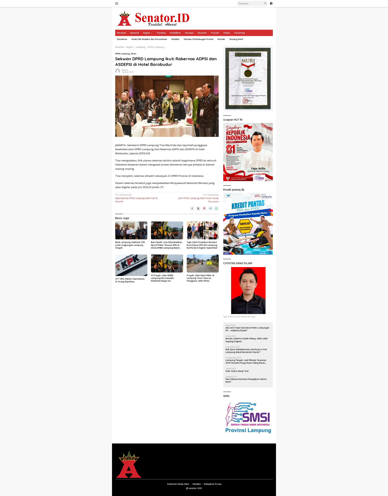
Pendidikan (175, 32)
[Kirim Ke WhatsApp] (216, 208)
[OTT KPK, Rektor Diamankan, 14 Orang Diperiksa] (131, 265)
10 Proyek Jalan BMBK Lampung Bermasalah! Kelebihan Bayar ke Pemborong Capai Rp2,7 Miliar (166, 278)
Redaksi (175, 39)
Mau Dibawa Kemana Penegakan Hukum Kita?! (246, 380)
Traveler (215, 32)
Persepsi (189, 32)
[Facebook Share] (192, 208)
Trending (161, 32)
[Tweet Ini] (198, 208)
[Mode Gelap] (271, 3)
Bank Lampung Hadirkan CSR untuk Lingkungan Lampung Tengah (130, 245)
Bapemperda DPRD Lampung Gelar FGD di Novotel (136, 198)
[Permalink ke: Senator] (117, 70)
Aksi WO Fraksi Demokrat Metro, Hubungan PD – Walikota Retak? (247, 329)
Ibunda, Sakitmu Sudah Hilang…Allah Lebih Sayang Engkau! (247, 340)
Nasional (134, 32)
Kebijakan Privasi (212, 484)
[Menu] (117, 3)
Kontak (221, 39)
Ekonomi (202, 32)
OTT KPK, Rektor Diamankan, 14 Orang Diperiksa (130, 280)
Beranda (121, 32)
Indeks (227, 32)
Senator (125, 70)
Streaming (239, 32)
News (133, 53)
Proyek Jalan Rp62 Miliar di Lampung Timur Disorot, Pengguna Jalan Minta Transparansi (200, 278)
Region (146, 32)
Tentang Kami (236, 39)
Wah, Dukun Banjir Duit (237, 371)
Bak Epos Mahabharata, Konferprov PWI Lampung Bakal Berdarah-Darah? (246, 351)
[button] (265, 3)
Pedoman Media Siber (178, 484)
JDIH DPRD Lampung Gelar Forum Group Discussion (198, 198)
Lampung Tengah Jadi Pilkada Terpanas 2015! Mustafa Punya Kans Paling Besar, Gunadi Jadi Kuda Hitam (246, 361)
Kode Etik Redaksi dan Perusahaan (149, 39)
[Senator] (154, 18)
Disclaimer (122, 39)
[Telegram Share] (210, 208)
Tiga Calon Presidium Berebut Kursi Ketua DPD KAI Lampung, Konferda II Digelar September (202, 245)
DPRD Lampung (122, 53)
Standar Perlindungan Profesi (198, 39)
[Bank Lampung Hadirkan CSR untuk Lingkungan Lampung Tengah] (131, 231)
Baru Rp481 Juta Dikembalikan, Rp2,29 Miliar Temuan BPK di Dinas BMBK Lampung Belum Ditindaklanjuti (166, 245)
